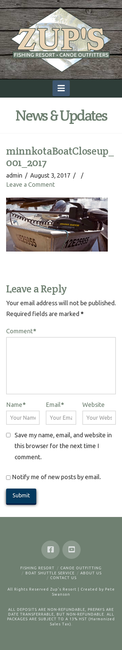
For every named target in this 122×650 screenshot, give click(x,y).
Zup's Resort (63, 589)
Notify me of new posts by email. (56, 476)
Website (93, 404)
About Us (91, 573)
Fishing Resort (37, 568)
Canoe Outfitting (81, 568)
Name (16, 404)
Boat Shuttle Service (50, 573)
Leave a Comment (30, 184)
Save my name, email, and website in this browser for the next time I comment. (63, 446)
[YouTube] (71, 550)
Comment (21, 331)
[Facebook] (50, 550)
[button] (61, 88)
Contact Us (63, 578)
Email (55, 404)
